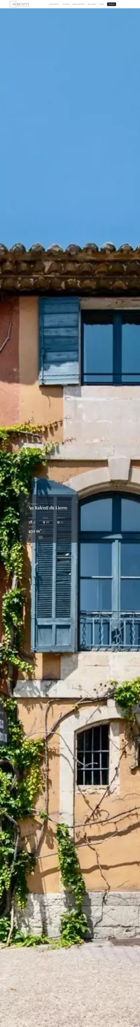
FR (136, 1025)
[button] (136, 1025)
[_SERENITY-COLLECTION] (19, 1)
